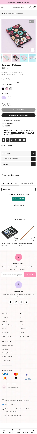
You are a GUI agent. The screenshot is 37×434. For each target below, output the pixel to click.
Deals (21, 325)
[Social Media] (10, 302)
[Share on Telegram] (20, 140)
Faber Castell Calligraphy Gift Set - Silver (9, 243)
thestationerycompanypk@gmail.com (17, 400)
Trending (5, 349)
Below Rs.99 (24, 329)
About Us (5, 317)
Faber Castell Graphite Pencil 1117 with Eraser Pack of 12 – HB (27, 243)
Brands (22, 332)
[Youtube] (26, 302)
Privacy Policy (6, 332)
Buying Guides (7, 353)
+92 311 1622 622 (10, 404)
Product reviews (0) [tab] (10, 183)
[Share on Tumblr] (16, 140)
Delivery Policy (7, 325)
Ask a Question (6, 145)
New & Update (24, 336)
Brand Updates (7, 360)
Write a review (18, 199)
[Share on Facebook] (3, 140)
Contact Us (5, 321)
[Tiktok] (21, 302)
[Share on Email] (24, 140)
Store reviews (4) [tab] (27, 183)
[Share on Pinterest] (12, 140)
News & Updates (7, 345)
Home (3, 13)
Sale (21, 317)
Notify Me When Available (18, 115)
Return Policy (6, 336)
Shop (21, 321)
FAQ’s (4, 329)
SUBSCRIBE (29, 275)
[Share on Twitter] (8, 140)
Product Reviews (7, 356)
